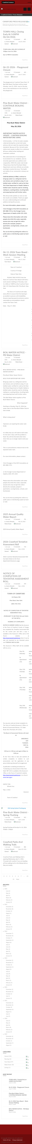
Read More (25, 60)
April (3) (8, 951)
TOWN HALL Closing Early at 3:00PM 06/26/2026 (13, 34)
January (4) (9, 1032)
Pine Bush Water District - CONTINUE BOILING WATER (16, 106)
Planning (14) (7, 1059)
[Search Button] (25, 9)
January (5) (9, 956)
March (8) (8, 1027)
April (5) (8, 978)
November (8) (9, 909)
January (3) (9, 902)
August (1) (8, 913)
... (24, 876)
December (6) (9, 1036)
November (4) (9, 935)
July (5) (8, 915)
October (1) (9, 1041)
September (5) (9, 940)
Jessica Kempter (10, 41)
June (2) (8, 891)
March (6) (8, 924)
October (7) (9, 938)
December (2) (9, 960)
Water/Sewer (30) (9, 1064)
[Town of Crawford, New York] (8, 9)
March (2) (8, 953)
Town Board (8, 261)
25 (13, 879)
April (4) (8, 922)
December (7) (9, 933)
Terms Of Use (7, 1140)
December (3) (9, 906)
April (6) (8, 1025)
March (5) (8, 980)
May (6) (8, 893)
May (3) (8, 949)
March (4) (8, 897)
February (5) (9, 982)
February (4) (9, 900)
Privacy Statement (17, 1140)
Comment (17, 39)
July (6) (8, 971)
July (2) (8, 944)
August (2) (8, 969)
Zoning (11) (7, 1067)
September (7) (9, 1043)
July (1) (8, 996)
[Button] (29, 9)
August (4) (8, 942)
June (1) (8, 1020)
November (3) (9, 991)
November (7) (9, 962)
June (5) (8, 1016)
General (7, 44)
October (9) (9, 1007)
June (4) (8, 947)
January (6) (9, 985)
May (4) (8, 976)
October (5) (9, 911)
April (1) (8, 895)
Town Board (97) (8, 1062)
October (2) (9, 994)
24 (27, 876)
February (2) (9, 1029)
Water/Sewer (18, 115)
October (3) (9, 964)
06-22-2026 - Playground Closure (19, 1087)
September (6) (9, 1009)
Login (29, 2)
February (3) (9, 926)
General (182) (8, 1056)
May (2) (8, 1023)
